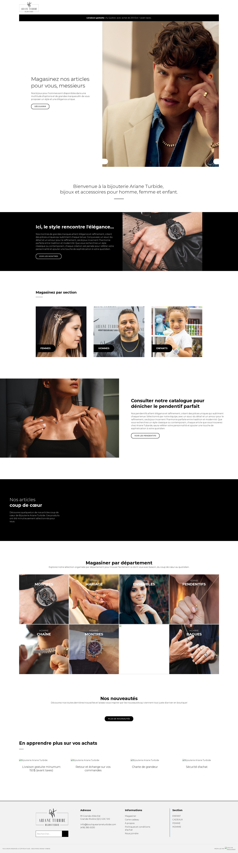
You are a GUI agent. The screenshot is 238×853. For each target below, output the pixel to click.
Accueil (124, 8)
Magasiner (130, 816)
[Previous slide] (24, 18)
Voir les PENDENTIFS (145, 436)
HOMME (176, 827)
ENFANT (176, 816)
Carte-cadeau (132, 819)
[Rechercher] (65, 834)
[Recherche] (210, 7)
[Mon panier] (214, 7)
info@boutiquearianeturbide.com (98, 824)
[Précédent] (105, 161)
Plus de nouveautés (119, 719)
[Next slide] (213, 18)
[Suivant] (216, 161)
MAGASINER (40, 106)
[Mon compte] (218, 7)
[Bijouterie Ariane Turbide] (61, 331)
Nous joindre (131, 833)
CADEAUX (177, 819)
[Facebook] (81, 833)
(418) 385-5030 (87, 827)
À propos (129, 823)
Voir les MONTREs (48, 256)
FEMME (176, 823)
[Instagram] (85, 833)
